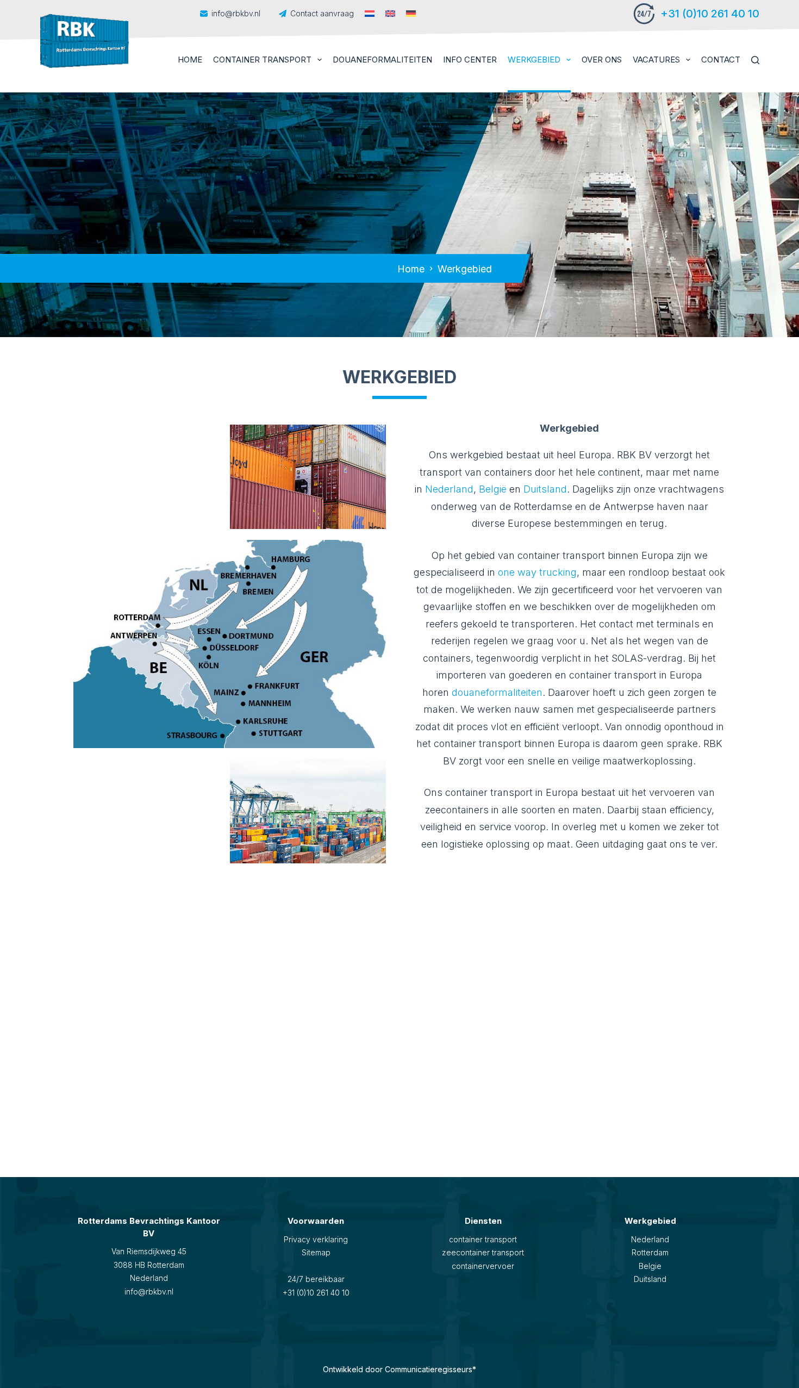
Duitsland (545, 489)
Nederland (449, 489)
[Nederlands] (369, 13)
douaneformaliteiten (497, 692)
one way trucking (537, 572)
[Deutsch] (411, 13)
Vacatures (656, 59)
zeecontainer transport (483, 1252)
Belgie (650, 1266)
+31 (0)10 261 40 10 (709, 13)
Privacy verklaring (316, 1239)
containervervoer (483, 1266)
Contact (720, 59)
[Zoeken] (755, 60)
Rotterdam (650, 1252)
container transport (483, 1239)
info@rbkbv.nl (237, 13)
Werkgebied (534, 59)
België (493, 489)
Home (190, 59)
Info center (470, 59)
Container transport (262, 59)
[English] (390, 13)
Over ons (602, 59)
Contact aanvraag (322, 13)
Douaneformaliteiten (382, 59)
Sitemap (316, 1252)
